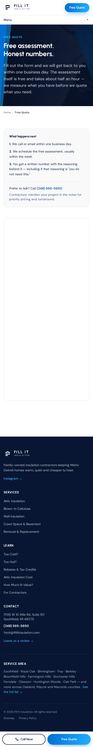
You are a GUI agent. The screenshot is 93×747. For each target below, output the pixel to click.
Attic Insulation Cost (18, 577)
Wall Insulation (14, 516)
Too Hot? (10, 562)
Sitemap (9, 718)
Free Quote (77, 7)
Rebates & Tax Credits (20, 569)
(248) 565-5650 (49, 188)
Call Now (27, 739)
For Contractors (15, 592)
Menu (8, 20)
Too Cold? (11, 554)
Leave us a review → (19, 641)
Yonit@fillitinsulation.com (22, 633)
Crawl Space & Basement (22, 524)
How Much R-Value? (18, 585)
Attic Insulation (14, 501)
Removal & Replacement (21, 532)
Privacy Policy (28, 718)
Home (7, 112)
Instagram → (13, 478)
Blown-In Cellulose (17, 509)
